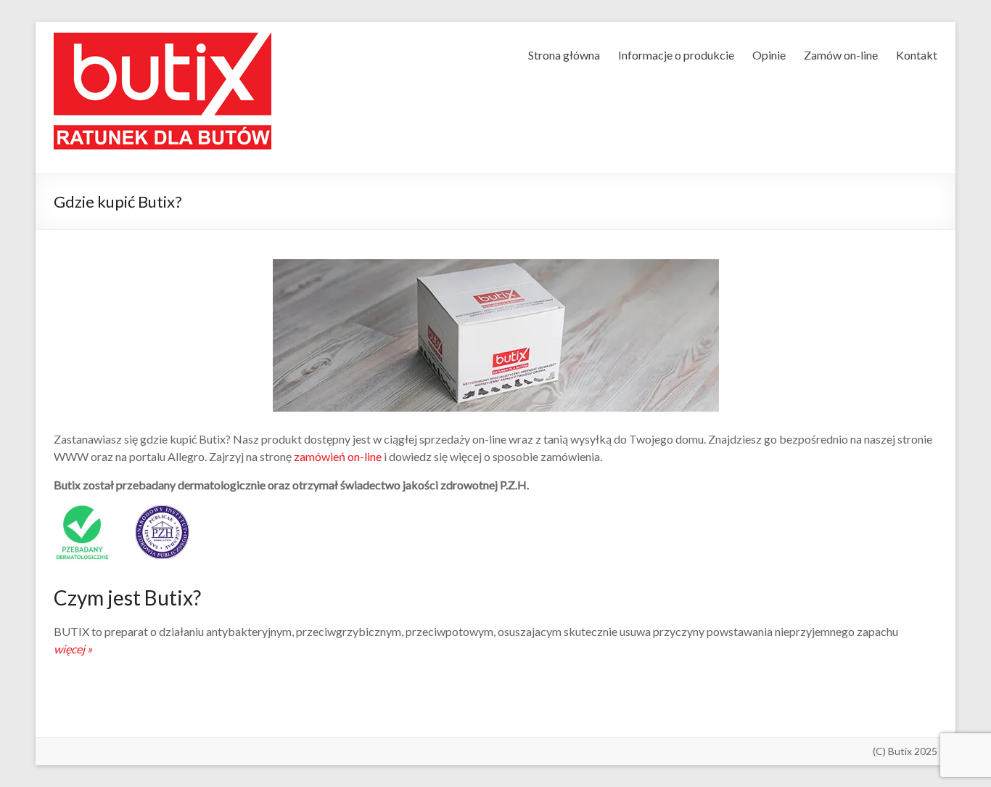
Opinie (769, 55)
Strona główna (564, 55)
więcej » (73, 649)
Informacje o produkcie (676, 55)
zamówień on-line (338, 456)
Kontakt (916, 55)
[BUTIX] (162, 46)
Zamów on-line (841, 55)
